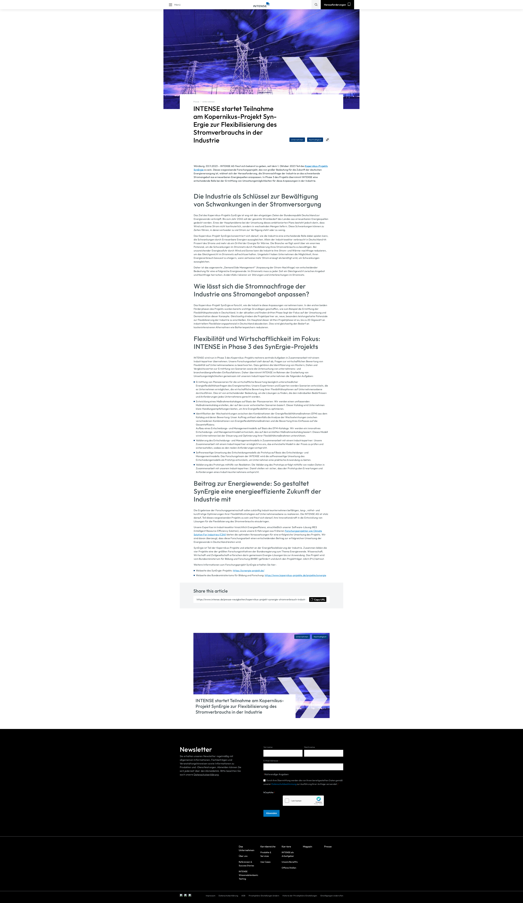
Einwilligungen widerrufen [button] (331, 895)
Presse (196, 101)
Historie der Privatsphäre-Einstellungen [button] (299, 895)
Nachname (309, 747)
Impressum (210, 895)
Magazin (307, 846)
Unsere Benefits (290, 861)
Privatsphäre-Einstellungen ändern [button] (264, 895)
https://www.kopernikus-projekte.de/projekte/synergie (295, 575)
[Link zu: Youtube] (189, 895)
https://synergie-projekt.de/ (248, 570)
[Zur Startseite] (261, 4)
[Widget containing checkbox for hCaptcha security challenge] (303, 800)
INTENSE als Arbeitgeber (288, 854)
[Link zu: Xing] (185, 895)
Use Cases (265, 861)
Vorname (268, 747)
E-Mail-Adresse (271, 760)
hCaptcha (269, 792)
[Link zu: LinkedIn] (181, 895)
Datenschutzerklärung (228, 895)
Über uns (243, 856)
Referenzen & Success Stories (246, 863)
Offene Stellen (289, 867)
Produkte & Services (265, 854)
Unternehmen (208, 101)
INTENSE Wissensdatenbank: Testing (248, 875)
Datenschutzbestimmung (283, 784)
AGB (243, 895)
